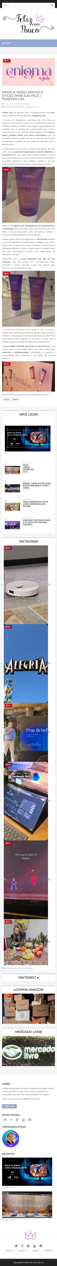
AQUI (48, 394)
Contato (9, 1250)
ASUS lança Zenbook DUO (28, 468)
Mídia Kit (48, 1250)
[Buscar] (52, 5)
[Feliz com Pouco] (28, 23)
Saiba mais (9, 1106)
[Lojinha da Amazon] (28, 1008)
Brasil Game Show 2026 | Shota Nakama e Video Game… (37, 485)
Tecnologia (9, 1187)
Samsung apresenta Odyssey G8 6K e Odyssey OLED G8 (28, 477)
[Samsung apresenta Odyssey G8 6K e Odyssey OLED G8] (27, 438)
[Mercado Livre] (28, 1050)
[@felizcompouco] (27, 584)
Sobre (35, 1250)
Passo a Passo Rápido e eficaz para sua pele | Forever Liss (22, 95)
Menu (7, 43)
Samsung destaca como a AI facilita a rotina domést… (37, 522)
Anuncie (22, 1250)
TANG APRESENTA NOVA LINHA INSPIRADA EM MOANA (35, 504)
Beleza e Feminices (24, 104)
